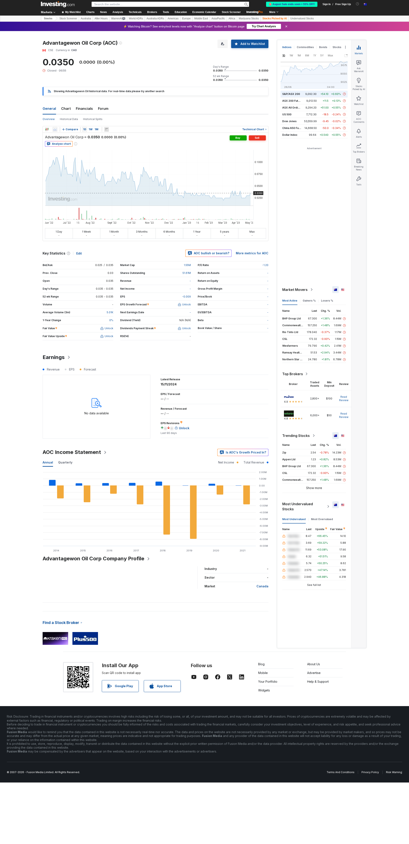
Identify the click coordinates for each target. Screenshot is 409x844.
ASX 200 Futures (293, 100)
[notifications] (357, 4)
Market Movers (295, 290)
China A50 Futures (293, 128)
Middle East (201, 18)
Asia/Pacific (218, 18)
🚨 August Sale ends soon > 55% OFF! (292, 4)
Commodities (305, 47)
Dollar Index (289, 134)
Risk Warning (394, 772)
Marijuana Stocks (249, 18)
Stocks (48, 18)
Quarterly (65, 462)
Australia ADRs (155, 18)
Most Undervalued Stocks (297, 506)
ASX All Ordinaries (294, 107)
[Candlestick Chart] (47, 129)
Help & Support (318, 681)
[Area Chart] (55, 129)
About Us (313, 664)
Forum (103, 108)
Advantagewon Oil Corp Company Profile (93, 558)
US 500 (286, 114)
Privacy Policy (370, 772)
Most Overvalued (322, 519)
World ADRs (136, 18)
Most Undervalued (294, 519)
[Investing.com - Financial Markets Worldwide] (58, 4)
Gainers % (309, 300)
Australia (86, 18)
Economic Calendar (204, 12)
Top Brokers (292, 374)
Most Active (289, 300)
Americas (173, 18)
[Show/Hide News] (106, 129)
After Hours (101, 18)
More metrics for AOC (252, 253)
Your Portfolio (267, 681)
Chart (66, 108)
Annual (48, 462)
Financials (84, 108)
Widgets (264, 690)
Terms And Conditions (340, 772)
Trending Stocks (296, 435)
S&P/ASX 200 (291, 94)
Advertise (314, 673)
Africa (232, 18)
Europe (186, 18)
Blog (261, 664)
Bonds (323, 47)
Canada (262, 586)
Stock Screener (231, 12)
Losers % (327, 300)
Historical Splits (92, 119)
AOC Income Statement (72, 452)
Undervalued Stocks (302, 18)
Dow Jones (289, 121)
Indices (286, 47)
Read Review (344, 398)
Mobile (263, 673)
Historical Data (69, 119)
